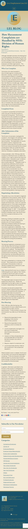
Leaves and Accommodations (11, 463)
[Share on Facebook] (2, 415)
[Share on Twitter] (3, 415)
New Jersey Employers (9, 465)
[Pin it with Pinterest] (6, 415)
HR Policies (6, 461)
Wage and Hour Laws (9, 482)
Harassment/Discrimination (12, 51)
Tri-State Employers (8, 480)
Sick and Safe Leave (8, 477)
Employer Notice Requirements (11, 451)
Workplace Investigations (10, 484)
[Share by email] (10, 415)
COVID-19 (6, 446)
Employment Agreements (10, 453)
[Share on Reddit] (5, 415)
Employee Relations (8, 449)
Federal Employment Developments (13, 456)
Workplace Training (8, 487)
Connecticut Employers (9, 444)
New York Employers (8, 470)
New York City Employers (10, 468)
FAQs (2, 270)
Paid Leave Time (7, 475)
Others (5, 472)
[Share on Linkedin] (8, 415)
